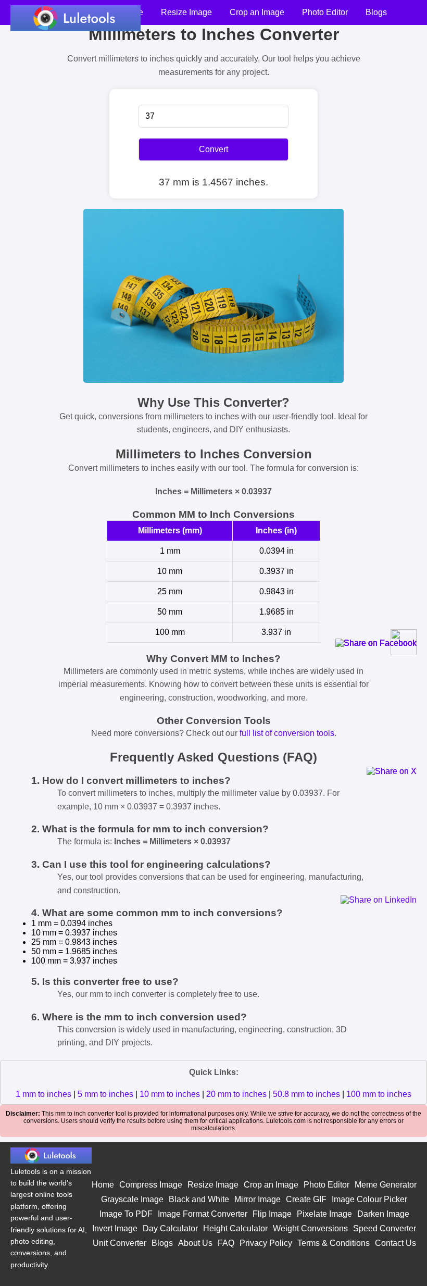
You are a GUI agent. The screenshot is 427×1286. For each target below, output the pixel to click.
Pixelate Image (324, 1213)
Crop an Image (257, 12)
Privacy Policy (266, 1243)
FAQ (226, 1243)
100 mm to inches (378, 1094)
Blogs (376, 12)
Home (103, 1184)
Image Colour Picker (369, 1199)
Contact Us (395, 1243)
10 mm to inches (170, 1094)
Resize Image (186, 12)
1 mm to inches (43, 1094)
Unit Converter (119, 1243)
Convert (213, 149)
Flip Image (272, 1213)
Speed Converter (384, 1228)
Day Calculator (170, 1228)
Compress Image (150, 1184)
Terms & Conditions (333, 1243)
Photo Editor (325, 12)
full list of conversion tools (287, 733)
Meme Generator (386, 1184)
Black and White (199, 1199)
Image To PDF (126, 1213)
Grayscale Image (132, 1199)
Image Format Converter (202, 1213)
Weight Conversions (310, 1228)
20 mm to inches (236, 1094)
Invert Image (114, 1228)
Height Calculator (235, 1228)
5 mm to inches (105, 1094)
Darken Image (383, 1213)
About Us (195, 1243)
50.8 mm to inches (306, 1094)
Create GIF (306, 1199)
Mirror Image (257, 1199)
